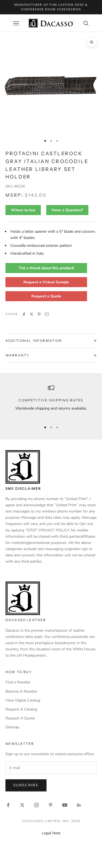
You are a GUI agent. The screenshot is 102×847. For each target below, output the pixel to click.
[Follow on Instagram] (36, 805)
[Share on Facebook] (24, 314)
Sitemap (12, 727)
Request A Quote (20, 718)
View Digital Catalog (22, 700)
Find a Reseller (17, 682)
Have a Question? (67, 210)
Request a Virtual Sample (46, 282)
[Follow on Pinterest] (50, 805)
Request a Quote (46, 296)
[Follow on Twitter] (22, 805)
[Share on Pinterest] (39, 314)
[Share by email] (47, 314)
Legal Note (51, 833)
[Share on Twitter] (31, 314)
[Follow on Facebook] (8, 805)
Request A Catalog (21, 709)
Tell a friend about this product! (46, 268)
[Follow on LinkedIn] (79, 805)
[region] (51, 401)
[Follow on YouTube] (64, 805)
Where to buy (23, 210)
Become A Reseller (21, 691)
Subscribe (26, 785)
